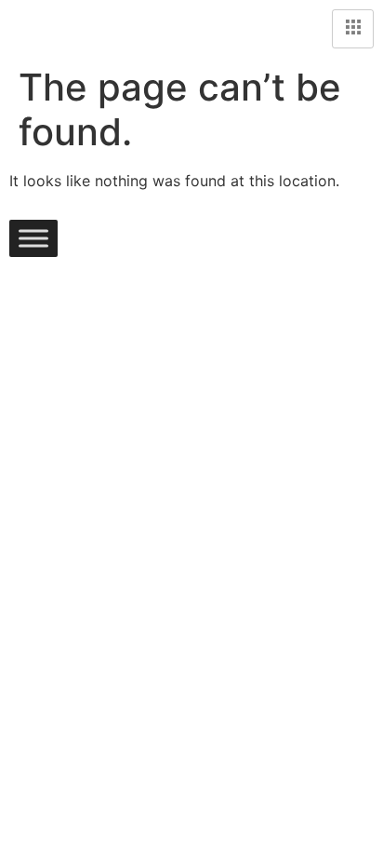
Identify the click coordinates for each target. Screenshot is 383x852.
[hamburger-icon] (353, 28)
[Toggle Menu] (33, 238)
